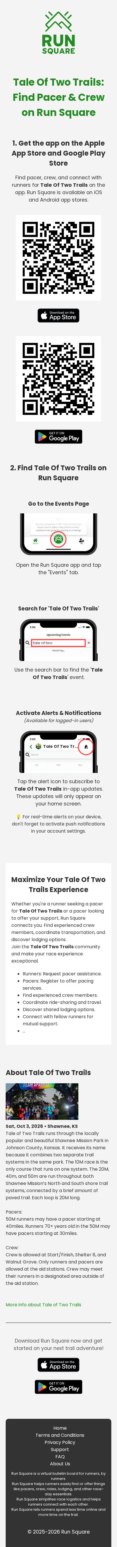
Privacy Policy (60, 1442)
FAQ (60, 1456)
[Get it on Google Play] (59, 445)
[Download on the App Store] (58, 324)
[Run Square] (58, 52)
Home (60, 1428)
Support (60, 1449)
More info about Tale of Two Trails (43, 1304)
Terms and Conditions (59, 1435)
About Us (60, 1463)
